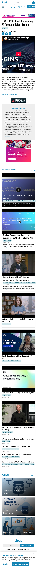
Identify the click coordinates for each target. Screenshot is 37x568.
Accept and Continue (21, 564)
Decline (5, 564)
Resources (27, 550)
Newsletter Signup (27, 545)
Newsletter (31, 7)
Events (13, 550)
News (8, 550)
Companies (19, 550)
